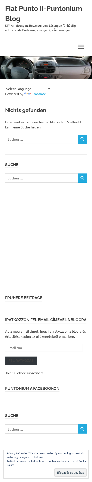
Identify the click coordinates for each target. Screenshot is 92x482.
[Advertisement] (46, 239)
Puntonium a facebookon (32, 388)
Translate (39, 94)
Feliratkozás (21, 361)
